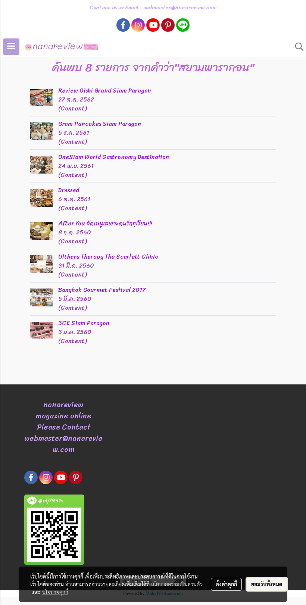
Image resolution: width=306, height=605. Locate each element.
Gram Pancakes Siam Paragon (99, 123)
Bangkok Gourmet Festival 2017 (102, 289)
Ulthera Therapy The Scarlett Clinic (108, 256)
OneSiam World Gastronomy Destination (113, 157)
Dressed (68, 190)
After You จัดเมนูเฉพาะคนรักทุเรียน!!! (105, 223)
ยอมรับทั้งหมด (266, 584)
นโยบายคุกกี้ (55, 592)
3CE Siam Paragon (83, 323)
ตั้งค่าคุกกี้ (226, 584)
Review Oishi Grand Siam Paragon (104, 90)
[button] (296, 47)
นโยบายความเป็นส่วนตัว (177, 584)
